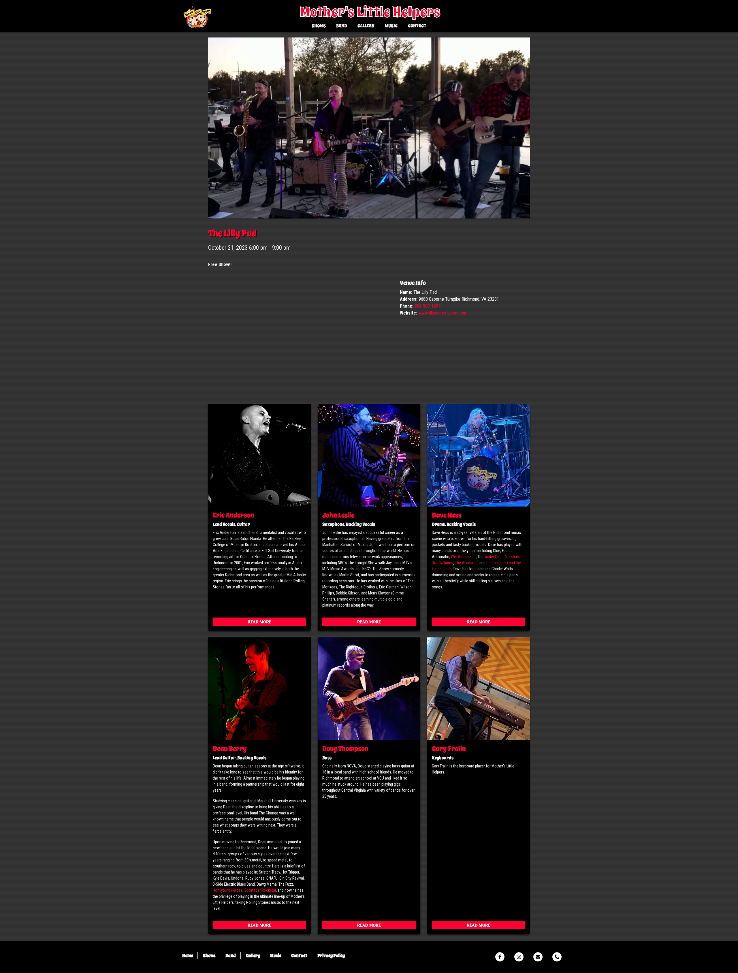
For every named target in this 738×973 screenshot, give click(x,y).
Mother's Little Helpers (370, 12)
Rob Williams (442, 562)
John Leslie (338, 515)
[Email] (538, 956)
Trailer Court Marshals (502, 556)
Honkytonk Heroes (228, 890)
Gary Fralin (449, 749)
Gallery (365, 26)
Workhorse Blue (464, 556)
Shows (319, 26)
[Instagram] (519, 956)
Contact (417, 26)
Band (341, 26)
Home (187, 956)
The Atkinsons (467, 562)
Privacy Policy (331, 956)
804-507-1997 (427, 306)
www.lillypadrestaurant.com (443, 313)
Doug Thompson (345, 749)
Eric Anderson (233, 515)
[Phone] (557, 956)
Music (391, 26)
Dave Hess (447, 515)
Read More (259, 623)
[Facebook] (500, 956)
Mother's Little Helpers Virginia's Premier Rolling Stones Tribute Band (197, 17)
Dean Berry (230, 749)
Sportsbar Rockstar (260, 890)
